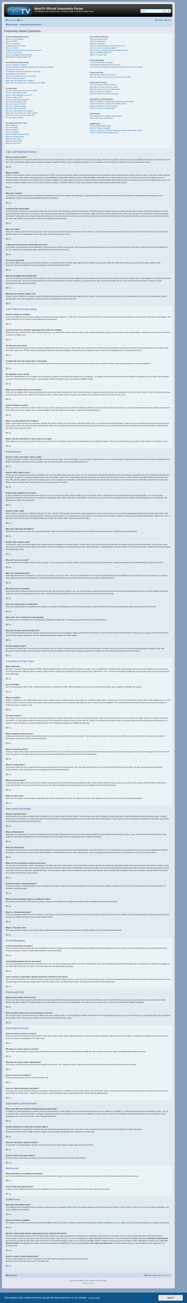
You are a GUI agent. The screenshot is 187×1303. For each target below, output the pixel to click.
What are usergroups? (98, 43)
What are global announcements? (17, 134)
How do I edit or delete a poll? (16, 102)
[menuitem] (20, 20)
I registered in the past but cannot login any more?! (23, 50)
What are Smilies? (12, 130)
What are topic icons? (13, 143)
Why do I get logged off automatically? (19, 55)
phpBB (82, 379)
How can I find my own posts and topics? (104, 94)
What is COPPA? (12, 41)
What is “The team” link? (98, 55)
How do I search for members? (101, 91)
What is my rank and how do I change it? (20, 80)
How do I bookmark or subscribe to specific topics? (108, 104)
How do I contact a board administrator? (104, 132)
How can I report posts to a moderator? (19, 111)
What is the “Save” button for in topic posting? (22, 113)
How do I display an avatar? (15, 78)
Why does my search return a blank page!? (105, 89)
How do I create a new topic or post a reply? (21, 90)
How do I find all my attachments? (102, 118)
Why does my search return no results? (104, 87)
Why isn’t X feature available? (100, 128)
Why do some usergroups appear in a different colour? (109, 50)
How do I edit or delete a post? (16, 93)
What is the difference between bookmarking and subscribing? (112, 101)
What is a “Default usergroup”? (101, 52)
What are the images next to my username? (21, 76)
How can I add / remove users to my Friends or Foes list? (110, 77)
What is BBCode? (12, 125)
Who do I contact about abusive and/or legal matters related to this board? (116, 130)
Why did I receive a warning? (16, 108)
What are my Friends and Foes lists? (103, 75)
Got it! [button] (170, 1298)
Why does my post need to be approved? (20, 115)
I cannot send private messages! (101, 62)
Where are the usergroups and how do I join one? (107, 46)
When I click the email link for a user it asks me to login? (25, 83)
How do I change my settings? (16, 65)
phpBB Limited (71, 1207)
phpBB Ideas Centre (112, 1223)
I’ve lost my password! (13, 52)
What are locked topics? (14, 141)
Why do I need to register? (15, 39)
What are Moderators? (98, 41)
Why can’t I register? (13, 43)
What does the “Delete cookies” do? (18, 57)
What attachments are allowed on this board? (106, 116)
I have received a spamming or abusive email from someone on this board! (116, 67)
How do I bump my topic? (15, 117)
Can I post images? (12, 132)
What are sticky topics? (14, 139)
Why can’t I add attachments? (16, 106)
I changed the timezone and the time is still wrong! (23, 71)
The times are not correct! (15, 69)
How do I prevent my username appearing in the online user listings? (30, 67)
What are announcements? (15, 136)
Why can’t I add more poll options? (18, 99)
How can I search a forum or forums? (103, 85)
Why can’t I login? (12, 48)
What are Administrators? (99, 39)
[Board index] (19, 10)
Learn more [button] (94, 1297)
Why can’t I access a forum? (16, 104)
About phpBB (11, 1210)
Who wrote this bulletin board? (100, 126)
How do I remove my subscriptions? (102, 108)
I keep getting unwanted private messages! (105, 65)
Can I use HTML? (12, 127)
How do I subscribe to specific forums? (103, 106)
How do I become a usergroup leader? (103, 48)
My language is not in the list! (16, 74)
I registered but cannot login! (16, 46)
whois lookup (11, 1238)
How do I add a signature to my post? (19, 95)
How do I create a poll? (14, 97)
